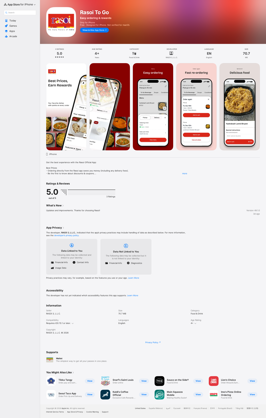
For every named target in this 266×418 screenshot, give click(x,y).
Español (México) (156, 408)
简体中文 (187, 408)
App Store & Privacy (75, 412)
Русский (176, 408)
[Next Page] (263, 107)
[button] (20, 20)
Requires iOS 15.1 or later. (58, 323)
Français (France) (200, 408)
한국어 (212, 408)
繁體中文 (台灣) (252, 408)
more (184, 173)
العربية (168, 408)
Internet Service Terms (55, 412)
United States (140, 408)
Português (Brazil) (225, 408)
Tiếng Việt (239, 408)
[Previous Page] (43, 107)
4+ (192, 323)
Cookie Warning (92, 412)
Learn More (133, 278)
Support (105, 412)
